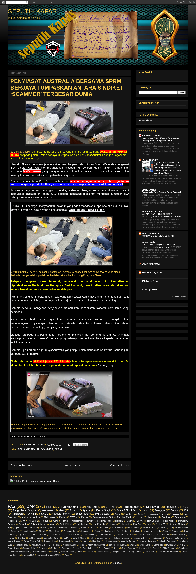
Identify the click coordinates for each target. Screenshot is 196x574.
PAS (11, 506)
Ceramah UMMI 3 (144, 534)
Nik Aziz (92, 506)
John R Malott (79, 538)
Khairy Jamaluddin (31, 517)
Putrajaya (160, 510)
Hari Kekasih (98, 524)
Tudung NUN (28, 555)
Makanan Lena (110, 541)
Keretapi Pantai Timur (175, 538)
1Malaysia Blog (150, 281)
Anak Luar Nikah (30, 528)
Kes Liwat (152, 506)
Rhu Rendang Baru (152, 272)
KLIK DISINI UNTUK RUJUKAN (27, 436)
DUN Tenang (133, 528)
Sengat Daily (148, 242)
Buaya (83, 528)
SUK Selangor (169, 548)
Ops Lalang (145, 545)
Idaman (11, 538)
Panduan (166, 517)
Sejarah (22, 524)
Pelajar (84, 517)
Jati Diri (65, 538)
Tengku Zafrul (119, 551)
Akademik (176, 531)
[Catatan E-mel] (68, 444)
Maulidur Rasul (38, 545)
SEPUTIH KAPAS (32, 11)
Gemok (161, 528)
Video (165, 531)
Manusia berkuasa (148, 541)
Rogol (116, 548)
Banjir (140, 514)
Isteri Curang (152, 521)
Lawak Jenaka (29, 531)
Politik (73, 510)
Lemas (86, 541)
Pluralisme (108, 531)
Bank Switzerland (38, 534)
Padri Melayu (13, 548)
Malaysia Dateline (151, 135)
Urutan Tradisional (152, 531)
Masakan (18, 513)
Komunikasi (64, 541)
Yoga (66, 555)
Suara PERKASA (126, 510)
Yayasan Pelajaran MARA (49, 555)
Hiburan (175, 514)
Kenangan (152, 517)
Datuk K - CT (149, 528)
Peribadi (54, 548)
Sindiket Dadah (67, 551)
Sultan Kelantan (38, 524)
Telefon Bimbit (102, 551)
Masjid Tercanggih (168, 541)
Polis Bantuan (123, 531)
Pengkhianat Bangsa (24, 510)
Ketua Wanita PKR (32, 541)
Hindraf (139, 517)
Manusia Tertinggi (128, 541)
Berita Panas (82, 513)
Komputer (15, 531)
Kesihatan (47, 510)
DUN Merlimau (162, 534)
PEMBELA (171, 545)
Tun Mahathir (69, 506)
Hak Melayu (82, 524)
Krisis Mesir (168, 521)
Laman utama (71, 465)
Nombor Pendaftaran (117, 545)
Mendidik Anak (69, 545)
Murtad (145, 510)
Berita (165, 514)
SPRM (58, 449)
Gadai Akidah (66, 524)
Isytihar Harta (34, 538)
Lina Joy (96, 541)
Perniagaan (86, 531)
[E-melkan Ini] (74, 444)
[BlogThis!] (77, 444)
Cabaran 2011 (73, 534)
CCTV (92, 528)
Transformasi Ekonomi (168, 551)
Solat (80, 551)
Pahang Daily (29, 548)
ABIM (55, 521)
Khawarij (125, 524)
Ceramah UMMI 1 (105, 534)
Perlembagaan (104, 521)
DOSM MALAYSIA (151, 264)
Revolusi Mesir (124, 517)
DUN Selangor (118, 528)
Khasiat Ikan (50, 541)
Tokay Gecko (135, 551)
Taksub (45, 521)
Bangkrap (63, 528)
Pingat (97, 531)
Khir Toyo (137, 524)
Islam (61, 510)
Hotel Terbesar (178, 534)
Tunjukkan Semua (179, 296)
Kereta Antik (156, 538)
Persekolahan (89, 548)
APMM (32, 513)
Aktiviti (65, 521)
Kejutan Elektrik (140, 538)
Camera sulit (88, 534)
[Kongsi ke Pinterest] (86, 444)
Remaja (119, 521)
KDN (185, 507)
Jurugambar (102, 538)
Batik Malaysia (56, 534)
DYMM (174, 510)
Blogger (117, 563)
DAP (31, 506)
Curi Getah (103, 528)
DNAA (139, 521)
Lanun (76, 541)
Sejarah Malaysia (41, 551)
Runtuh (156, 548)
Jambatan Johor (51, 538)
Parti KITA (160, 524)
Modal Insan (54, 531)
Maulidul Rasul (21, 545)
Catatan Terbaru (21, 465)
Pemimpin (43, 548)
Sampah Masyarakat (20, 551)
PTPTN (73, 517)
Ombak (133, 545)
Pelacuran (180, 517)
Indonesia (12, 521)
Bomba (74, 528)
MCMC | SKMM (149, 289)
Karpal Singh (103, 510)
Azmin (52, 528)
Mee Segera (54, 545)
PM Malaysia (102, 513)
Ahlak (53, 524)
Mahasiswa (49, 517)
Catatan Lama (119, 465)
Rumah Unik (143, 548)
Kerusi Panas (14, 541)
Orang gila (158, 545)
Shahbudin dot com (152, 211)
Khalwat (113, 524)
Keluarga (33, 521)
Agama (86, 510)
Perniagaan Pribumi (70, 548)
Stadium (136, 531)
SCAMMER (47, 449)
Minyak (42, 531)
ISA (186, 510)
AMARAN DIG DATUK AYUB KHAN (158, 236)
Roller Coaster (128, 548)
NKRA (90, 521)
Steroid (89, 551)
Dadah (129, 514)
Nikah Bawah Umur (96, 545)
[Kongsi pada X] (80, 444)
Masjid (62, 517)
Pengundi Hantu (71, 531)
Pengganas (152, 514)
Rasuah (171, 506)
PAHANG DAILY (150, 160)
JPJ (23, 521)
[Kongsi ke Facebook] (83, 444)
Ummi (130, 521)
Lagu (148, 524)
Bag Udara (22, 534)
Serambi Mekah (177, 524)
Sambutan (183, 548)
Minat (81, 545)
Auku (43, 528)
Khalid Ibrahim (62, 513)
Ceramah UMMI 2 (125, 534)
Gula (171, 528)
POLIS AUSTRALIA (28, 449)
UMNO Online (149, 190)
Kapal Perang (182, 528)
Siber (54, 551)
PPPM (182, 545)
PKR (49, 506)
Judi (91, 538)
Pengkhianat (131, 506)
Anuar (118, 514)
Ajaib (17, 528)
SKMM (45, 513)
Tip (9, 527)
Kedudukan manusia (120, 538)
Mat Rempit (77, 521)
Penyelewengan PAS (102, 517)
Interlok (21, 538)
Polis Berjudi (104, 548)
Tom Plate (149, 551)
